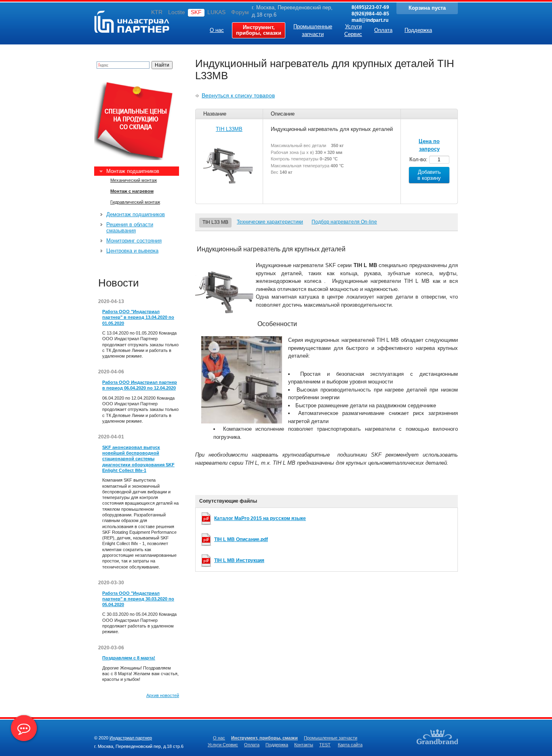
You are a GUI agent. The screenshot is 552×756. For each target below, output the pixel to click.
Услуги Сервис (223, 744)
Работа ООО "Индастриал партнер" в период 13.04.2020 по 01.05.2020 (138, 317)
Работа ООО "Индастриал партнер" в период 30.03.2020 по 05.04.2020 (138, 599)
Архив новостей (162, 695)
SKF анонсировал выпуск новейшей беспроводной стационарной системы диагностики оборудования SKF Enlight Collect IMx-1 (138, 459)
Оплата (251, 744)
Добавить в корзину (429, 175)
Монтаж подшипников (132, 171)
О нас (219, 737)
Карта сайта (350, 744)
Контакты (303, 744)
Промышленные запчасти (330, 737)
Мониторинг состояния (134, 241)
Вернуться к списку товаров (238, 95)
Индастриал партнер (116, 20)
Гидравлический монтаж (135, 202)
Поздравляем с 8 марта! (128, 657)
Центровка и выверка (132, 251)
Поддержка (276, 744)
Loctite (176, 12)
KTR (156, 12)
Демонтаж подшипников (135, 214)
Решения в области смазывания (129, 227)
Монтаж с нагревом (132, 191)
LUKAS (216, 12)
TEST (325, 744)
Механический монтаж (133, 180)
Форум (240, 12)
